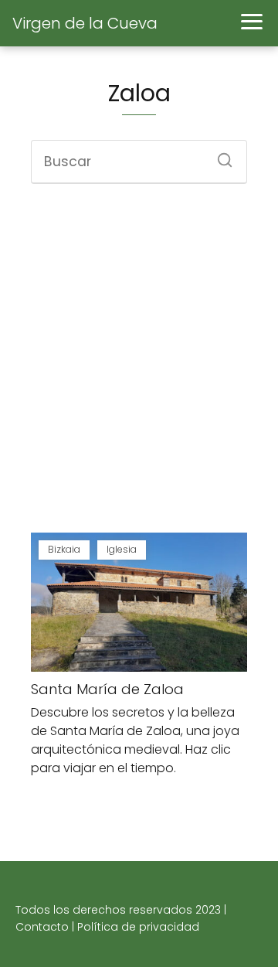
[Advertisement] (139, 360)
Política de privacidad (138, 927)
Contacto (42, 927)
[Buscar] (219, 155)
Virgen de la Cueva (85, 23)
